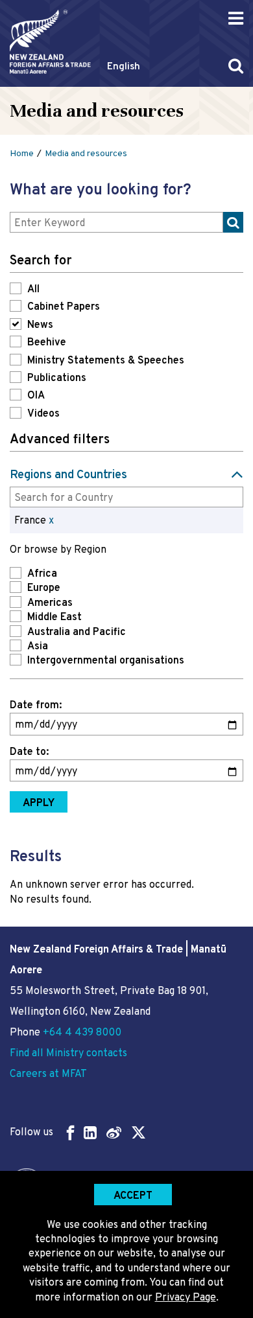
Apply (38, 803)
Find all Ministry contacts (68, 1053)
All (33, 289)
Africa (42, 574)
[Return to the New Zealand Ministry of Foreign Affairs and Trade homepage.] (50, 42)
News (40, 325)
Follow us (31, 1132)
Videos (43, 414)
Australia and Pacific (76, 632)
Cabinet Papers (63, 307)
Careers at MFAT (48, 1074)
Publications (56, 378)
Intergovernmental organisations (105, 660)
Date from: (36, 705)
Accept (133, 1196)
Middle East (54, 617)
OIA (36, 395)
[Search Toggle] (235, 66)
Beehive (46, 342)
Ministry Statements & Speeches (105, 360)
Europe (43, 588)
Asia (37, 646)
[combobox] (126, 497)
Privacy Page (185, 1297)
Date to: (29, 752)
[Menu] (235, 18)
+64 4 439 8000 (82, 1032)
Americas (50, 603)
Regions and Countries (68, 475)
